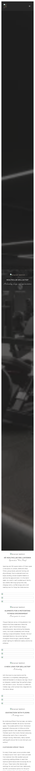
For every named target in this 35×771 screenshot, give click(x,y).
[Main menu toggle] (29, 6)
